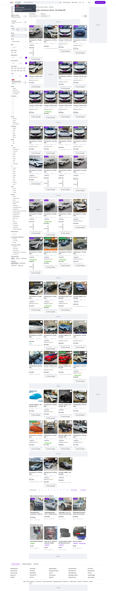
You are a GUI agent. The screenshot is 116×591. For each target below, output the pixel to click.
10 (67, 490)
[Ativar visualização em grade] (85, 16)
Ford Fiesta (90, 568)
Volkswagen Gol (14, 568)
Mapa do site (65, 581)
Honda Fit (51, 577)
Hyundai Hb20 (33, 573)
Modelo (12, 33)
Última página (83, 490)
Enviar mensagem (36, 59)
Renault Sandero (53, 568)
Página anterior (33, 490)
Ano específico (14, 66)
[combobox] (42, 2)
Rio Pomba (51, 7)
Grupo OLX (80, 581)
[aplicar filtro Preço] (26, 76)
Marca (12, 26)
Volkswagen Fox (72, 570)
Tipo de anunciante (15, 256)
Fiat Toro (90, 573)
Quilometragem (14, 55)
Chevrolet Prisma (72, 568)
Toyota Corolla (13, 573)
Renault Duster (91, 570)
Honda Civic (13, 575)
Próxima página (74, 490)
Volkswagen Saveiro (73, 575)
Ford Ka (51, 573)
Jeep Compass (91, 577)
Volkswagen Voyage (53, 570)
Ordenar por (13, 261)
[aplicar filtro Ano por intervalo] (26, 63)
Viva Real (91, 581)
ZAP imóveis (85, 581)
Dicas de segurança (31, 581)
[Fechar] (34, 6)
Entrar (89, 2)
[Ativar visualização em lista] (82, 16)
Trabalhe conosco (73, 581)
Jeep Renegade (91, 575)
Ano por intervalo (14, 60)
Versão (12, 38)
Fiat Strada (32, 570)
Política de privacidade (47, 581)
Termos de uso (39, 581)
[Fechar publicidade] (30, 583)
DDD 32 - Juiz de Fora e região (42, 7)
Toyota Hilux (32, 568)
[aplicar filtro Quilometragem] (26, 58)
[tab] (15, 564)
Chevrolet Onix (13, 570)
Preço (12, 73)
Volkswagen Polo (72, 573)
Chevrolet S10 (33, 575)
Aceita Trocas (14, 50)
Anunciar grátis (101, 2)
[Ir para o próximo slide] (86, 509)
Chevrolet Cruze (72, 577)
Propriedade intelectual (57, 581)
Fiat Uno (31, 577)
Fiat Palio (12, 577)
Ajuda (24, 581)
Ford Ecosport (52, 575)
